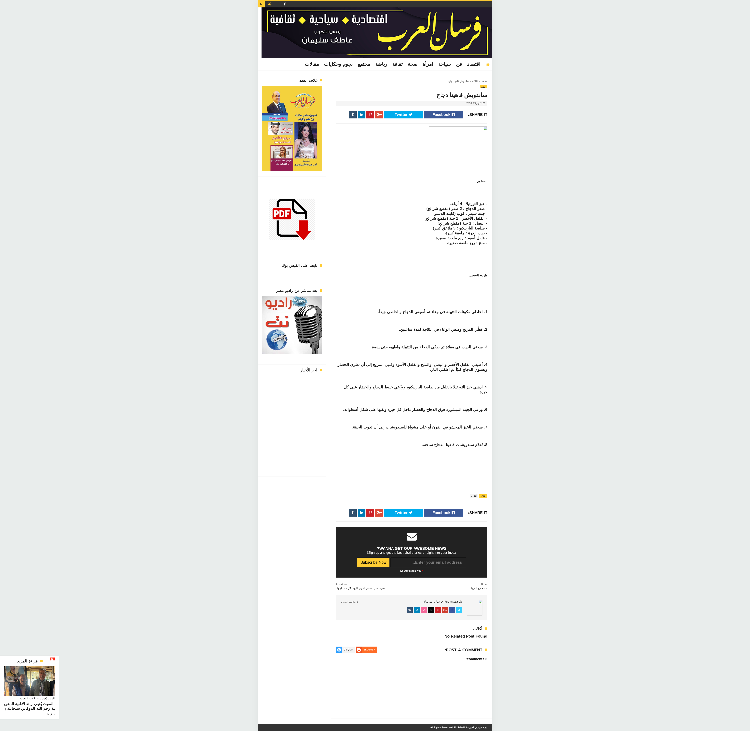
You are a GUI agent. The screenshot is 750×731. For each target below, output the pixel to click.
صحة (413, 64)
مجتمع (364, 64)
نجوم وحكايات (338, 64)
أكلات (475, 81)
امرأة (428, 64)
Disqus (348, 649)
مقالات (312, 64)
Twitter (402, 114)
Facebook (442, 114)
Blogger (369, 649)
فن (459, 64)
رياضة (381, 64)
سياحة (444, 64)
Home (484, 81)
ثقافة (397, 64)
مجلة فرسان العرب (477, 727)
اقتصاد (473, 64)
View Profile (348, 602)
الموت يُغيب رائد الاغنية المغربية (37, 698)
